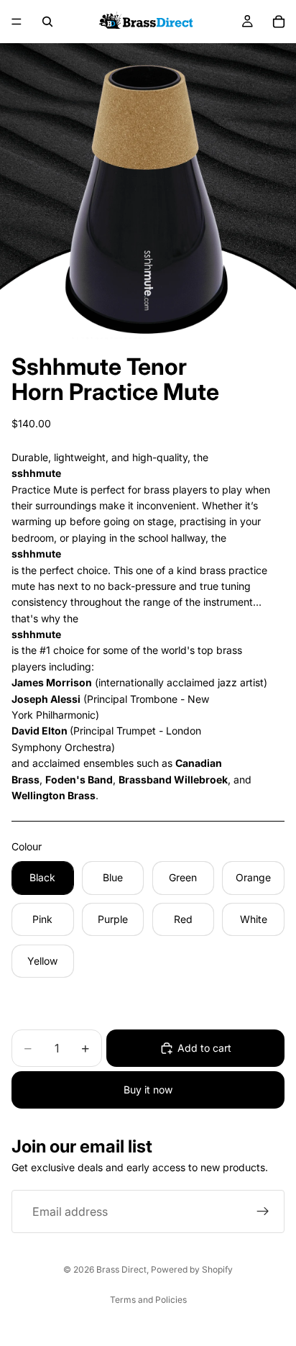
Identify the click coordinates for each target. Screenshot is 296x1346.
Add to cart (204, 1048)
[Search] (47, 21)
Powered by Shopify (192, 1269)
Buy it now (148, 1089)
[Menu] (16, 21)
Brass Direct (121, 1269)
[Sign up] (263, 1211)
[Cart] (279, 21)
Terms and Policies (148, 1299)
